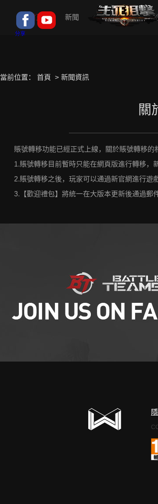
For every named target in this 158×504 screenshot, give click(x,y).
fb (25, 20)
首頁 (44, 77)
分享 (20, 34)
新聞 (72, 17)
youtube (46, 20)
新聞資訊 (75, 77)
